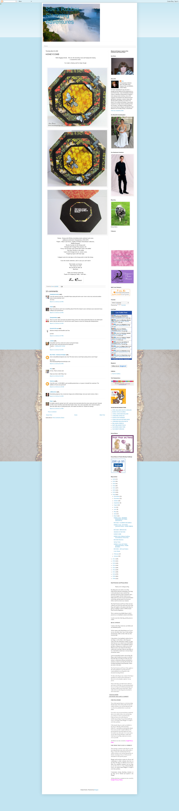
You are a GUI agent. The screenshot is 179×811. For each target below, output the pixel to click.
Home (46, 46)
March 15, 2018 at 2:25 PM (56, 312)
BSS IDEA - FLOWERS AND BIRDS (123, 522)
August (116, 505)
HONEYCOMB (117, 534)
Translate (123, 305)
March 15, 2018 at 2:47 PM (56, 335)
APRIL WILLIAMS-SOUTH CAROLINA (122, 410)
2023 (114, 483)
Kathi (51, 306)
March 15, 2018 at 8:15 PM (56, 363)
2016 (114, 561)
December (117, 496)
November (117, 498)
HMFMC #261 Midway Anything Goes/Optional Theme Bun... (122, 537)
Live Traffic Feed (121, 312)
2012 (114, 569)
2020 (114, 490)
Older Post (102, 415)
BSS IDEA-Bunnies (118, 539)
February (116, 554)
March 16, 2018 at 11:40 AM (57, 387)
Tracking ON (126, 359)
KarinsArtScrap (54, 328)
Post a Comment (52, 411)
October (116, 500)
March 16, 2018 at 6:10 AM (56, 376)
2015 (114, 563)
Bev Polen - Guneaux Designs (58, 354)
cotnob (52, 341)
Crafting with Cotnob (60, 346)
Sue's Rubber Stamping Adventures (62, 15)
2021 (114, 488)
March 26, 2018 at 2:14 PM (56, 408)
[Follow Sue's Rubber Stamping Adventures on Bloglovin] (119, 367)
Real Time (121, 359)
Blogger (96, 790)
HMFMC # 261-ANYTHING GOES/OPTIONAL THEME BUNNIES (121, 546)
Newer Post (49, 415)
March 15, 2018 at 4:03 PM (56, 349)
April (115, 513)
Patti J (51, 401)
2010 (114, 574)
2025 (114, 479)
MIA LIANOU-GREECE (118, 423)
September (117, 503)
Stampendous (53, 317)
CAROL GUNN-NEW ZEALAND (120, 414)
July (115, 507)
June (115, 509)
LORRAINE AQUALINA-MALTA (120, 421)
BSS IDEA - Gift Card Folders (121, 549)
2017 (114, 559)
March (115, 516)
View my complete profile (117, 110)
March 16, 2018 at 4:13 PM (56, 396)
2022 (114, 485)
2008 (114, 578)
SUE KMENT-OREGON (118, 429)
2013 (114, 567)
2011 (114, 572)
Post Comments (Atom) (58, 417)
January (116, 556)
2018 (114, 494)
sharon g (52, 381)
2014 (114, 565)
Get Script (116, 359)
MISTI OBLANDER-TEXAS (119, 425)
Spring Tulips (117, 542)
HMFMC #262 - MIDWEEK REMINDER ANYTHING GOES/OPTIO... (120, 519)
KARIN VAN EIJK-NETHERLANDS (121, 419)
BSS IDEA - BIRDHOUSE (120, 529)
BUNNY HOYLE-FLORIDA (119, 412)
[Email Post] (61, 286)
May (115, 511)
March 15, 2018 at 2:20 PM (56, 301)
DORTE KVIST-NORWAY (118, 417)
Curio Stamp (117, 551)
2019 (114, 492)
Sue (51, 368)
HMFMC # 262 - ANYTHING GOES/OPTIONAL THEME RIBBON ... (123, 526)
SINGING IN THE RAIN (119, 532)
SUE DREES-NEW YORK (118, 427)
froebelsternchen (54, 294)
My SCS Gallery (116, 373)
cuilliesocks (53, 392)
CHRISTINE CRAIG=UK (118, 415)
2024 (114, 481)
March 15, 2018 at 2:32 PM (56, 323)
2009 (114, 576)
